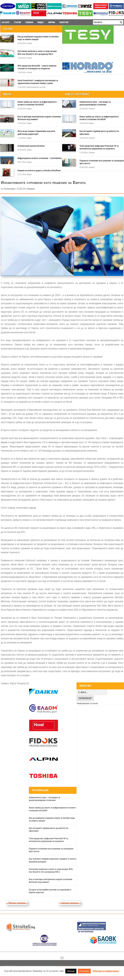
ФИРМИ (51, 22)
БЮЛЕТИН (64, 22)
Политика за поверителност (106, 971)
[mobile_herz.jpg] (85, 8)
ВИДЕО (41, 22)
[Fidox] (43, 747)
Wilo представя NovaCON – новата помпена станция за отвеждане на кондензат (37, 67)
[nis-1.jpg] (91, 932)
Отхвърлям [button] (84, 971)
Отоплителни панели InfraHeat (31, 146)
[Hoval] (38, 15)
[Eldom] (23, 15)
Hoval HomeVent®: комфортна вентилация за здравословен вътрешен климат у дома (38, 81)
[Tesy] (85, 15)
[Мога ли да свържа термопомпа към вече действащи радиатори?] (7, 133)
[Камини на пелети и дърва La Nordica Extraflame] (7, 172)
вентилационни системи (36, 87)
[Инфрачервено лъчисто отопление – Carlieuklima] (7, 160)
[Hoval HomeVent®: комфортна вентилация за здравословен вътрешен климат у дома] (7, 82)
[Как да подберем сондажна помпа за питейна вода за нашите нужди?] (7, 38)
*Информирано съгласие (87, 703)
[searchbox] (108, 22)
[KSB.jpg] (44, 945)
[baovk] (103, 945)
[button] (121, 22)
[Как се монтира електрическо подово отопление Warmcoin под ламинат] (7, 118)
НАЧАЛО (5, 22)
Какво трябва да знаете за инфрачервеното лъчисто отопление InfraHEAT (37, 103)
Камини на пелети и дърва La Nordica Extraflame (39, 170)
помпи (29, 43)
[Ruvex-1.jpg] (116, 8)
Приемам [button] (71, 971)
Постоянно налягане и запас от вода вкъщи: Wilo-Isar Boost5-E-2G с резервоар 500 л (37, 52)
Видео (29, 109)
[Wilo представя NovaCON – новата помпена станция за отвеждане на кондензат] (7, 68)
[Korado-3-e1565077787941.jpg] (100, 15)
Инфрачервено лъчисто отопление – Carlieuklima (40, 158)
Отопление (9, 188)
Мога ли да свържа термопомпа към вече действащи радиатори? (36, 132)
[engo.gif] (38, 8)
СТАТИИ (17, 22)
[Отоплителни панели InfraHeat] (7, 148)
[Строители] (20, 932)
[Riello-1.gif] (100, 8)
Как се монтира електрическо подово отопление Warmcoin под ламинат (39, 118)
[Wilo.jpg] (23, 8)
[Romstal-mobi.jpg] (69, 8)
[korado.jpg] (88, 72)
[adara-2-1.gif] (54, 8)
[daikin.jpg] (7, 15)
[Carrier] (7, 8)
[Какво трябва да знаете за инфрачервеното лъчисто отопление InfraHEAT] (7, 104)
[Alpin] (54, 15)
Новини (92, 109)
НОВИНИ (29, 22)
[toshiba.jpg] (69, 15)
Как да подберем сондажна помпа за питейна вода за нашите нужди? (38, 38)
